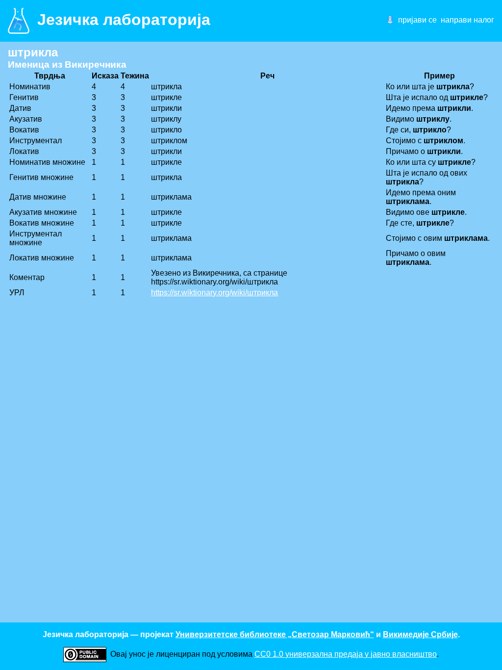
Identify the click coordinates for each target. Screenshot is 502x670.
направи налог (467, 20)
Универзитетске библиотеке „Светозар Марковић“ (275, 634)
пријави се (417, 20)
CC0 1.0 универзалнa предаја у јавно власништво (345, 654)
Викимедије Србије (420, 634)
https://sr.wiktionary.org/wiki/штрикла (214, 292)
